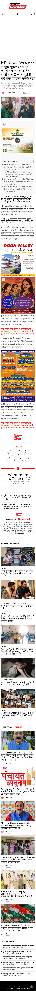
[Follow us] (31, 14)
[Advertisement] (18, 35)
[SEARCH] (34, 14)
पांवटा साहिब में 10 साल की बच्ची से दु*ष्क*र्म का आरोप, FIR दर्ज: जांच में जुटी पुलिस (17, 683)
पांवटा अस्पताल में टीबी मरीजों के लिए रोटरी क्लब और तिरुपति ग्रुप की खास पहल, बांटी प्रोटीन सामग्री (17, 573)
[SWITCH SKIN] (17, 14)
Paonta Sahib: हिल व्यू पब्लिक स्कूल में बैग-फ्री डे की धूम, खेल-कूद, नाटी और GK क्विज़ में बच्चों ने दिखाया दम (17, 651)
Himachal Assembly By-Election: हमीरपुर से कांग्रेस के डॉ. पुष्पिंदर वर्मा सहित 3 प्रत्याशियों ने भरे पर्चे (16, 894)
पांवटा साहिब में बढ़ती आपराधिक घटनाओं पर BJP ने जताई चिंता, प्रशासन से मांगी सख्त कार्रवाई (17, 606)
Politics (18, 727)
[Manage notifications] (31, 986)
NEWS (4, 568)
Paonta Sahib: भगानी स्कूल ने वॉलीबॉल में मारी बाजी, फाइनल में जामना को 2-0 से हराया (17, 715)
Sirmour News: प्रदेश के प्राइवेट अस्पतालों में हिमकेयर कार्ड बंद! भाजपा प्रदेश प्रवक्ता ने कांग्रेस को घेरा (17, 825)
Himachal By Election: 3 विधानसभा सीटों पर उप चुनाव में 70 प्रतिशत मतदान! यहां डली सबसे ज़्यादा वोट (18, 859)
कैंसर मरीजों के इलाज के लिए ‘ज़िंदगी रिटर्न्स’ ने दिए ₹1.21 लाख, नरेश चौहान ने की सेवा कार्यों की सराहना (17, 618)
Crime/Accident (7, 601)
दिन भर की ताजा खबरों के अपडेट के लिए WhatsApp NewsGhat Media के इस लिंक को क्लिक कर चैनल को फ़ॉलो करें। (18, 181)
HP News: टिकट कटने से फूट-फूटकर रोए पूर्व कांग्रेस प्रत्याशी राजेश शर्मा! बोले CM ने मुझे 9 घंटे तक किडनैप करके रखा (17, 167)
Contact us (22, 987)
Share (3, 99)
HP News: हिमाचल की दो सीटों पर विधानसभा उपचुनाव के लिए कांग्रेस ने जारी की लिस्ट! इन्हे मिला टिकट (17, 928)
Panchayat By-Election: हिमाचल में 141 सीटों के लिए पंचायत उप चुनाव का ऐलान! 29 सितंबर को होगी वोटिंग (18, 791)
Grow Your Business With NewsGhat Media (18, 988)
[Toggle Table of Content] (31, 161)
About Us (14, 987)
